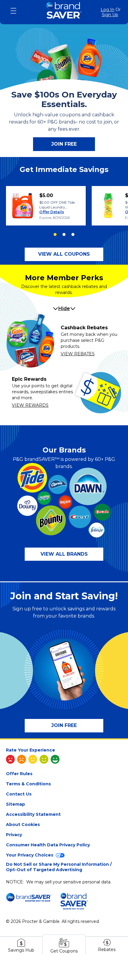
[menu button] (13, 11)
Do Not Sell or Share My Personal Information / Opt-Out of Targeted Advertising (59, 867)
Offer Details (51, 212)
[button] (64, 254)
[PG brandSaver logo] (64, 12)
